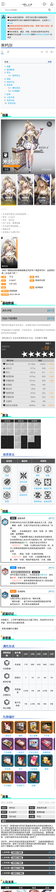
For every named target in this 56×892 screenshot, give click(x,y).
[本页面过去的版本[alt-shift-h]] (46, 52)
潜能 (47, 343)
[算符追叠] (7, 482)
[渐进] (7, 469)
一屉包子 (7, 735)
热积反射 (23, 481)
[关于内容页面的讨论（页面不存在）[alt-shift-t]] (8, 52)
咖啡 (21, 735)
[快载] (47, 469)
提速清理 (48, 501)
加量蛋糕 (47, 752)
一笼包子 (20, 752)
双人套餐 (34, 735)
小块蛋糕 (34, 769)
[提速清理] (47, 495)
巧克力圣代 (33, 752)
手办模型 (7, 785)
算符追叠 (7, 488)
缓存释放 (38, 501)
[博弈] (37, 469)
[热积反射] (23, 475)
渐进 (7, 475)
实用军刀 (20, 785)
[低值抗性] (23, 488)
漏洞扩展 (48, 488)
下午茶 (46, 735)
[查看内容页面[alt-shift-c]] (2, 52)
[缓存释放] (37, 495)
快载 (48, 475)
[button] (51, 310)
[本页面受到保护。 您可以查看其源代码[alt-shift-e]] (42, 52)
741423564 (26, 34)
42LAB (27, 5)
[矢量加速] (37, 482)
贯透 (7, 501)
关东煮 (7, 769)
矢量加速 (38, 488)
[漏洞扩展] (47, 482)
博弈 (38, 475)
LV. (6, 348)
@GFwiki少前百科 (42, 34)
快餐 (34, 785)
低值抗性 (23, 494)
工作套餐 (7, 752)
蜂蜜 (47, 769)
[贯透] (7, 495)
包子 (21, 769)
